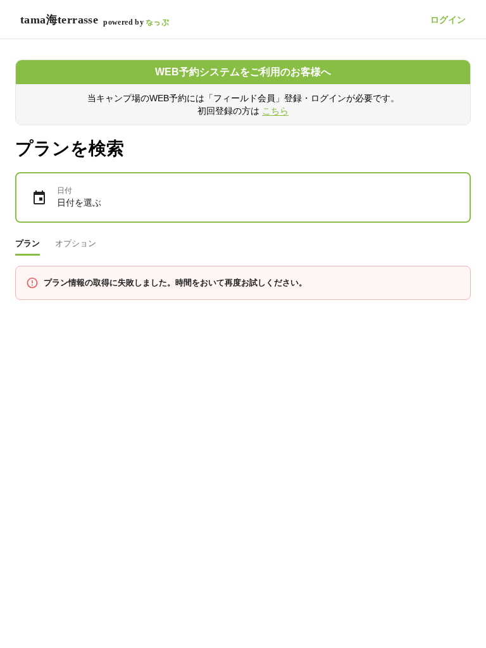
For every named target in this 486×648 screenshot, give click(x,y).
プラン (27, 243)
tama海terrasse (59, 19)
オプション (75, 243)
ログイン (448, 20)
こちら (275, 111)
